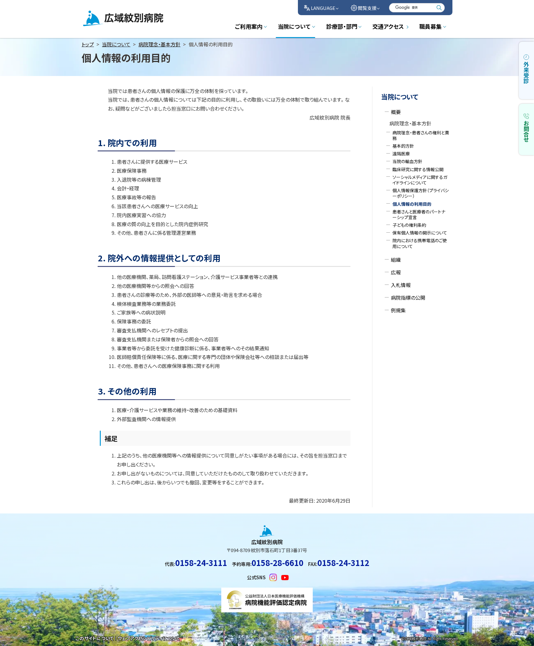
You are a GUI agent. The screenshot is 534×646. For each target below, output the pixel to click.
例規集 (398, 310)
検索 (439, 7)
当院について (116, 44)
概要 (396, 112)
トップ (88, 44)
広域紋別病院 (97, 25)
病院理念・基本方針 (159, 44)
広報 (396, 272)
